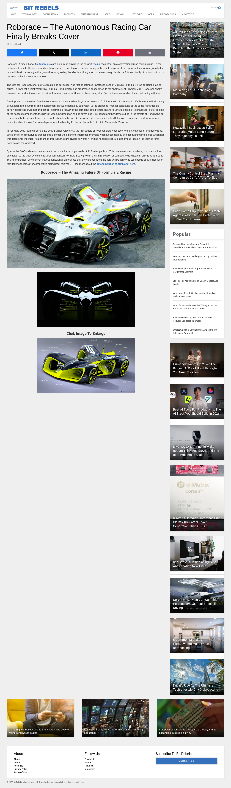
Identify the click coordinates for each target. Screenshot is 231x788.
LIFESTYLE (136, 14)
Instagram (90, 769)
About (17, 759)
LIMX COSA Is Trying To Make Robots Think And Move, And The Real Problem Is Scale (196, 451)
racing (96, 64)
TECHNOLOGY (29, 14)
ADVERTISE (188, 14)
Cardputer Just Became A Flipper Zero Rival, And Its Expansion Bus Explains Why (187, 731)
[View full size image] (86, 223)
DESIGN (120, 14)
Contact (18, 762)
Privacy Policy (20, 769)
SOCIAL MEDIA (50, 14)
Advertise (18, 765)
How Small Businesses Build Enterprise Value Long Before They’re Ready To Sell (193, 132)
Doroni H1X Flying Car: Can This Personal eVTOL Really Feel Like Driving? (195, 604)
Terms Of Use (20, 772)
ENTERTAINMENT (89, 14)
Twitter (88, 762)
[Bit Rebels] (40, 8)
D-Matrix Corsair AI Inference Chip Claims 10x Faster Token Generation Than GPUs (196, 522)
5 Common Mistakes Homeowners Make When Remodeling (191, 644)
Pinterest (89, 765)
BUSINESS (69, 14)
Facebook (89, 759)
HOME (13, 14)
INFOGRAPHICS (168, 14)
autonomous (43, 64)
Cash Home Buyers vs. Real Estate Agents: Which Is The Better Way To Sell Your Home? (197, 215)
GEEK (151, 14)
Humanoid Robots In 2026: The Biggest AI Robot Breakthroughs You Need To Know (195, 368)
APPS (107, 14)
